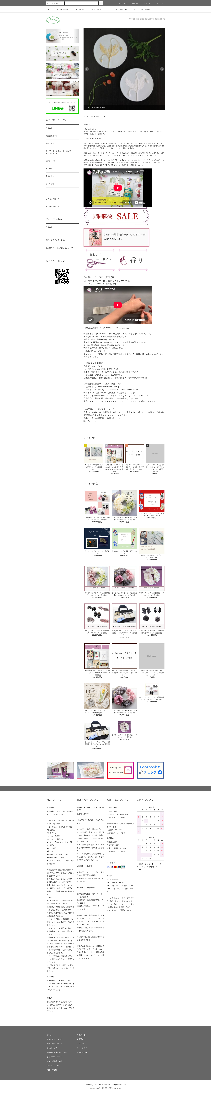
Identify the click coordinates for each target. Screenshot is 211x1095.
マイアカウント (83, 1035)
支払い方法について (54, 1039)
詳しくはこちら (90, 421)
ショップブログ (53, 1066)
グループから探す (79, 9)
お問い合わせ (145, 9)
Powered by (93, 1088)
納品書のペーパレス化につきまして (59, 248)
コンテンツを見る (95, 9)
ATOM (54, 1070)
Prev (87, 69)
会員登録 (135, 3)
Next (162, 69)
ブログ (134, 9)
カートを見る (82, 1048)
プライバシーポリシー (55, 1057)
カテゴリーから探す (61, 9)
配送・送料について (54, 1044)
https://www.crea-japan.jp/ (109, 387)
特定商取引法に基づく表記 (57, 1052)
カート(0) (160, 3)
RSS (48, 1070)
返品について (52, 1048)
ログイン (147, 3)
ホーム (48, 9)
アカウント (123, 3)
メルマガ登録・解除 (120, 9)
